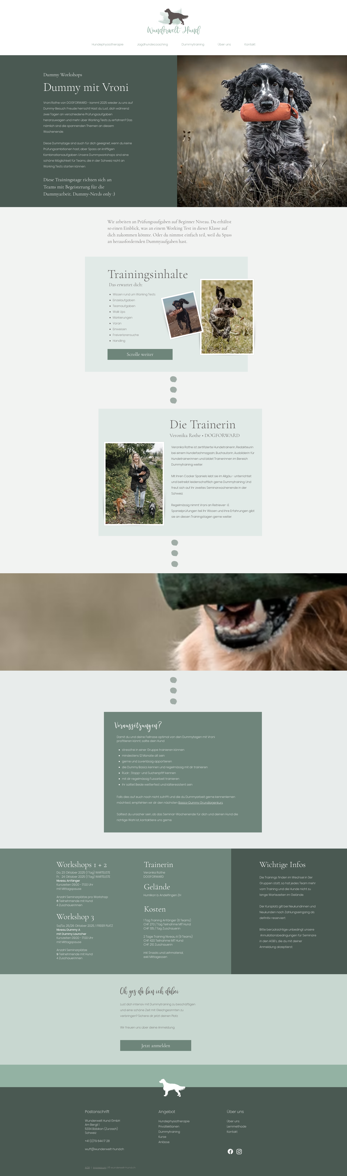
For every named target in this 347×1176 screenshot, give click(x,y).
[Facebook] (230, 1151)
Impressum (99, 1167)
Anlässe (164, 1142)
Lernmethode (236, 1126)
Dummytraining (169, 1132)
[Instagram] (239, 1151)
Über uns (233, 1121)
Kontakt (232, 1132)
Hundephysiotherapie (174, 1121)
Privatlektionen (168, 1126)
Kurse (162, 1137)
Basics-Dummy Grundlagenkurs (200, 803)
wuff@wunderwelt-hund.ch (104, 1149)
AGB (87, 1167)
